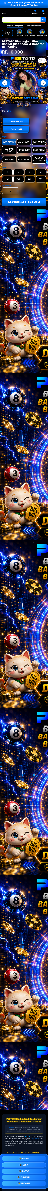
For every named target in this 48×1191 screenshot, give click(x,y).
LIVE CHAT (25, 1184)
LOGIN (25, 1164)
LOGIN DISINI (16, 129)
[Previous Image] (5, 83)
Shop (4, 13)
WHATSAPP (26, 1177)
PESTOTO (28, 1136)
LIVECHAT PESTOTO (24, 202)
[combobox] (21, 19)
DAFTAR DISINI (16, 121)
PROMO (25, 1158)
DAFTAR (25, 1170)
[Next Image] (43, 83)
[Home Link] (18, 12)
